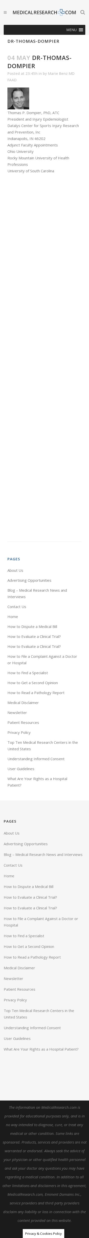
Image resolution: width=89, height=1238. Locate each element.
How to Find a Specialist (27, 672)
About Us (15, 570)
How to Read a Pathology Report (36, 692)
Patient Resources (23, 722)
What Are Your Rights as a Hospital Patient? (41, 1049)
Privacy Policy (19, 732)
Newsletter (17, 712)
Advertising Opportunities (29, 580)
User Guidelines (20, 768)
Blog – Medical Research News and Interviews (43, 854)
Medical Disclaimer (23, 702)
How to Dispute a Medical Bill (32, 626)
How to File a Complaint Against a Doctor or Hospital (41, 922)
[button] (71, 30)
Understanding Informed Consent (36, 758)
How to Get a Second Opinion (32, 682)
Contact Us (16, 606)
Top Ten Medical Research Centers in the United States (39, 1013)
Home (12, 616)
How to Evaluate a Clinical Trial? (34, 636)
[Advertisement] (44, 357)
